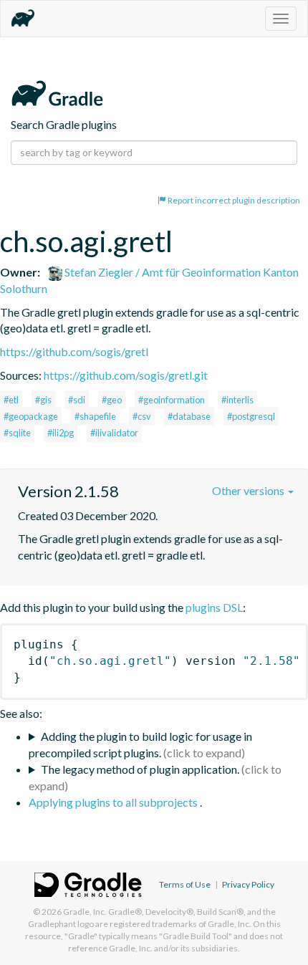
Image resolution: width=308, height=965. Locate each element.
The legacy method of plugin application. (140, 769)
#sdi (76, 399)
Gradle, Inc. (85, 911)
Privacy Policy (248, 884)
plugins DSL (214, 607)
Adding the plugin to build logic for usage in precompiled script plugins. (140, 744)
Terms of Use (185, 884)
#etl (11, 399)
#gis (43, 399)
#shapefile (95, 416)
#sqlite (17, 432)
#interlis (237, 399)
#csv (142, 416)
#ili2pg (60, 432)
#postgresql (251, 416)
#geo (112, 399)
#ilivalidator (114, 432)
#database (189, 416)
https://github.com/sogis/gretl (74, 351)
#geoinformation (171, 399)
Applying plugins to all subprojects (114, 802)
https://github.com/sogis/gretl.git (126, 375)
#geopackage (31, 416)
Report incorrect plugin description (233, 200)
